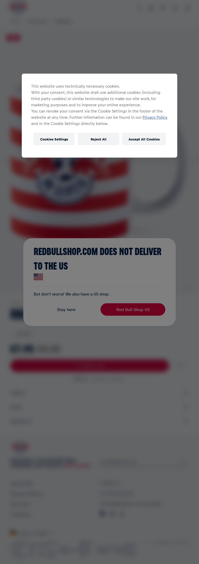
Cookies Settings (54, 139)
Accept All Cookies (144, 139)
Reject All (98, 139)
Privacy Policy (155, 117)
